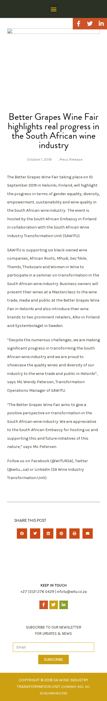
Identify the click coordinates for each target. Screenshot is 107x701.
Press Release (71, 159)
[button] (53, 9)
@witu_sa (18, 469)
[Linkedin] (101, 23)
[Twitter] (90, 23)
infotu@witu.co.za (72, 591)
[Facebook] (78, 23)
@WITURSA (62, 460)
